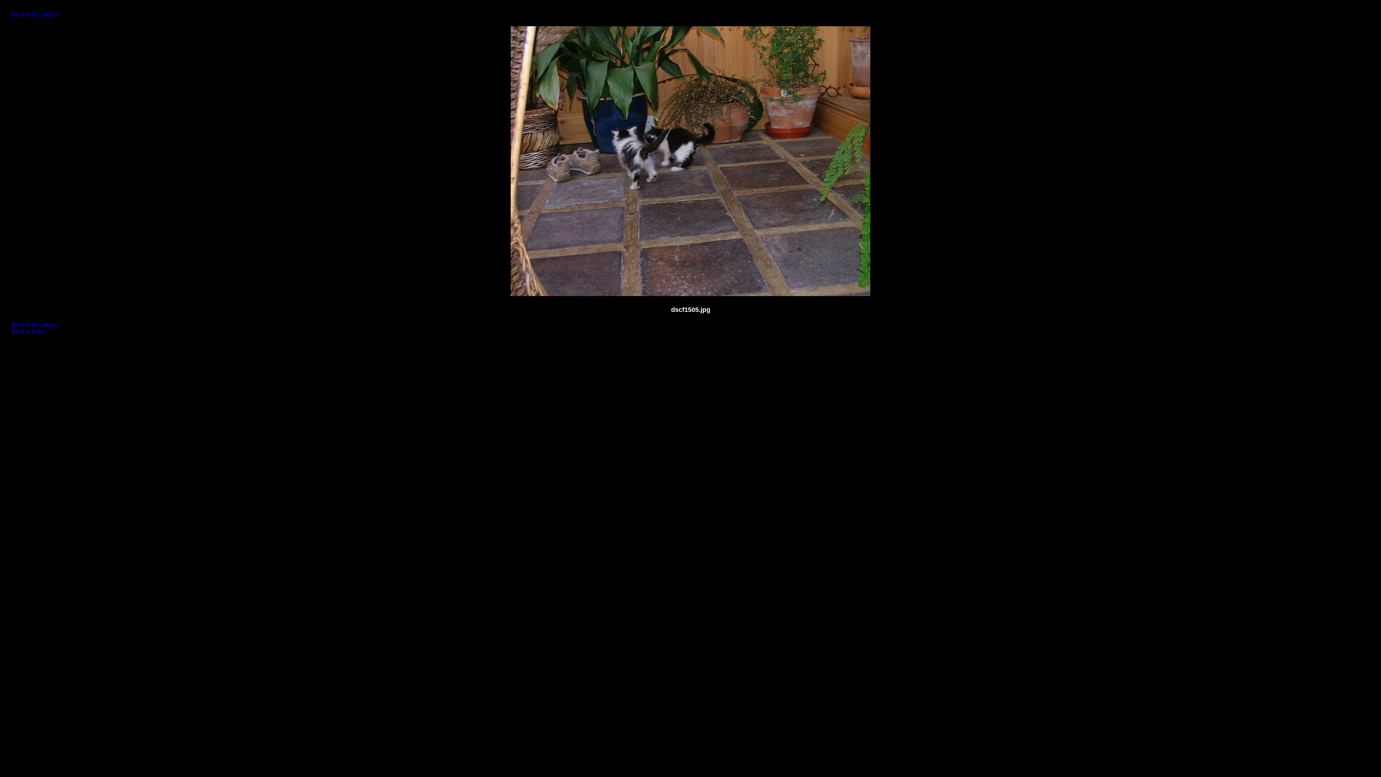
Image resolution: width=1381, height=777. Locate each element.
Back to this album (35, 15)
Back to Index (29, 331)
